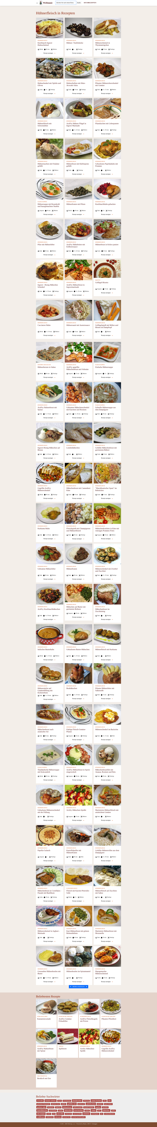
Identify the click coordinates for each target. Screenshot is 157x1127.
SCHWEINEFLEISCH (71, 888)
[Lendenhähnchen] (78, 432)
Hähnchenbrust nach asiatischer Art (45, 730)
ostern (93, 1110)
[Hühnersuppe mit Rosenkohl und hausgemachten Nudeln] (49, 189)
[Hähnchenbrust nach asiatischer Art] (49, 714)
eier (109, 1101)
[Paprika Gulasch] (49, 835)
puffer (113, 1110)
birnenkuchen (66, 1100)
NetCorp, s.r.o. (71, 1124)
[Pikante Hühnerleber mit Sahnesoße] (107, 673)
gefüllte (63, 1104)
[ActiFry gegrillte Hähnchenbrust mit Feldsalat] (78, 352)
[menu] (37, 3)
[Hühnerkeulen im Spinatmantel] (78, 956)
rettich (48, 1114)
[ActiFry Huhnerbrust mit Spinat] (49, 392)
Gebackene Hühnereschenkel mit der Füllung (49, 811)
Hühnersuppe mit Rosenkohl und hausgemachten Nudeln (49, 205)
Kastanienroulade (44, 1019)
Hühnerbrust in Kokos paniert (106, 244)
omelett (87, 1110)
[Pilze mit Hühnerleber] (49, 229)
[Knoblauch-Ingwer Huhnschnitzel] (49, 28)
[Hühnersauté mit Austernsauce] (78, 310)
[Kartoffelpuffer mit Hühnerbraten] (78, 835)
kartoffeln (105, 1107)
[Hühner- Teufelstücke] (78, 28)
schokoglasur (95, 1114)
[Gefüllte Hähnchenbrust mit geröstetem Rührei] (107, 432)
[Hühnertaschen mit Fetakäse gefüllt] (49, 149)
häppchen (58, 1107)
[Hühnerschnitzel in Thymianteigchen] (107, 28)
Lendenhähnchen (73, 448)
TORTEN (61, 1046)
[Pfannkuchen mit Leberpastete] (107, 108)
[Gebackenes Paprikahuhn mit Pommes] (107, 149)
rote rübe (60, 1114)
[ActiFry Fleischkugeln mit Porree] (89, 1006)
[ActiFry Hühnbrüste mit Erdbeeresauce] (78, 229)
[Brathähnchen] (78, 673)
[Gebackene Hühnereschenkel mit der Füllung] (49, 795)
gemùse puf (81, 1104)
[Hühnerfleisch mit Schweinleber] (49, 108)
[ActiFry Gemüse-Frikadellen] (67, 1006)
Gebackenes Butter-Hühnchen (77, 649)
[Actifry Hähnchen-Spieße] (78, 795)
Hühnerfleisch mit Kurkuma (106, 649)
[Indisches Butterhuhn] (49, 634)
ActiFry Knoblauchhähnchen (49, 609)
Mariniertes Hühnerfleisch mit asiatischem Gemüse (106, 811)
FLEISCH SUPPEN (42, 201)
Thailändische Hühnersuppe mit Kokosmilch (48, 771)
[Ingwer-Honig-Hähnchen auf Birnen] (49, 432)
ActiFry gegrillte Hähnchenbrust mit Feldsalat (77, 368)
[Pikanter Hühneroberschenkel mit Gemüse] (107, 68)
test (101, 1114)
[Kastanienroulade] (46, 1006)
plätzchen (106, 1110)
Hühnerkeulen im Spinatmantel (78, 971)
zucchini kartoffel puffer (78, 1117)
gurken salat (41, 1107)
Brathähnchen (71, 688)
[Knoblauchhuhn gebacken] (107, 189)
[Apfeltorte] (67, 1036)
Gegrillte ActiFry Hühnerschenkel (44, 489)
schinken (86, 1114)
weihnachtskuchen (109, 1114)
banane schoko (50, 1101)
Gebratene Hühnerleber (47, 569)
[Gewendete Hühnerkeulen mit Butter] (49, 956)
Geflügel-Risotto (101, 282)
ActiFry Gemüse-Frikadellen (65, 1020)
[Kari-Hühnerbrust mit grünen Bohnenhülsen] (78, 916)
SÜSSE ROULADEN (42, 1016)
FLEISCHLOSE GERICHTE (65, 1016)
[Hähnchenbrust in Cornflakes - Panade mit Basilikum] (49, 875)
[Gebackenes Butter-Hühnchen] (78, 634)
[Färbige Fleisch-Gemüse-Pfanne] (78, 714)
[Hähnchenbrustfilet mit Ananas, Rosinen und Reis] (107, 754)
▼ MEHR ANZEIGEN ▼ (78, 986)
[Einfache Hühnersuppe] (107, 352)
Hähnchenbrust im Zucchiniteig (102, 610)
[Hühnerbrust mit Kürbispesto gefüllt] (78, 149)
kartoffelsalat (53, 1110)
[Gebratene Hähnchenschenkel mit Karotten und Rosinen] (78, 392)
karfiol (98, 1107)
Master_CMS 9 (87, 1124)
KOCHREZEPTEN (90, 2)
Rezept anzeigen (48, 53)
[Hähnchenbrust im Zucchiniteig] (107, 594)
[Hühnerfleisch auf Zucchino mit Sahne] (107, 875)
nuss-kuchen (78, 1110)
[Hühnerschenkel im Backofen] (107, 714)
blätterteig (86, 1100)
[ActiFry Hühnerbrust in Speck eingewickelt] (78, 754)
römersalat (68, 1114)
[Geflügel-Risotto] (107, 268)
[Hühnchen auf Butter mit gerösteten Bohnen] (78, 593)
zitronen (58, 1117)
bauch (59, 1100)
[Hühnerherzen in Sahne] (49, 352)
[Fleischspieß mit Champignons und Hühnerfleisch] (78, 513)
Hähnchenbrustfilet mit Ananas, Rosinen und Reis (105, 771)
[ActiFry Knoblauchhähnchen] (49, 594)
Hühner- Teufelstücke (74, 43)
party (99, 1110)
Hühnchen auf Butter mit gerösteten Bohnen (76, 608)
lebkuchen (68, 1110)
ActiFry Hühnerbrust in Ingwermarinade (75, 286)
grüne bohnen (108, 1104)
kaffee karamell (78, 1107)
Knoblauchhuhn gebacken (105, 204)
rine (54, 1114)
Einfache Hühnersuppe (104, 367)
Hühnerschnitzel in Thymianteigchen (102, 44)
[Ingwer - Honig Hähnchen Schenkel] (49, 269)
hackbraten (50, 1107)
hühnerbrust (67, 1107)
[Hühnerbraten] (78, 554)
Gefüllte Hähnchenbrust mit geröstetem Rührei (106, 449)
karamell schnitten (88, 1107)
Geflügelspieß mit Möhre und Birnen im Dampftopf (106, 326)
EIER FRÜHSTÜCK (42, 1076)
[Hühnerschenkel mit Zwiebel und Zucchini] (107, 554)
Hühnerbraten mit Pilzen (75, 204)
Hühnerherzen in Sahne (47, 367)
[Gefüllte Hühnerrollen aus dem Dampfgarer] (107, 835)
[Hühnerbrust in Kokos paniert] (107, 229)
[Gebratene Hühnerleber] (49, 554)
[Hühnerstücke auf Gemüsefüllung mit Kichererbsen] (49, 673)
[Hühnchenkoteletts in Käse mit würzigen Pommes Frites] (107, 513)
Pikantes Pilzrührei (109, 1019)
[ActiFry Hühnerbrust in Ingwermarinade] (78, 269)
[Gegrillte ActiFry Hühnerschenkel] (49, 473)
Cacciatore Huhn (44, 325)
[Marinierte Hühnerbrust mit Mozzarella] (107, 916)
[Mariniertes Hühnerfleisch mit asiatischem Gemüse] (107, 795)
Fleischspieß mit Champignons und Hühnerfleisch (78, 529)
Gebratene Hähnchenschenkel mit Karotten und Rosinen (77, 408)
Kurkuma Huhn (44, 528)
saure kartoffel (77, 1114)
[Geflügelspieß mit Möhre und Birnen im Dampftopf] (107, 310)
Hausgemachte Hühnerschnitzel (101, 972)
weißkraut (40, 1117)
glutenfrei (99, 1104)
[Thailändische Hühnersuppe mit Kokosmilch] (49, 754)
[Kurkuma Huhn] (49, 513)
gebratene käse (55, 1104)
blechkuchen (77, 1101)
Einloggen (94, 1124)
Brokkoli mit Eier (44, 1078)
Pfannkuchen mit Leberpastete (107, 123)
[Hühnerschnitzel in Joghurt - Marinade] (49, 916)
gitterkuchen (90, 1104)
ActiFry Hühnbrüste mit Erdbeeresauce (75, 245)
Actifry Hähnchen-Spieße (76, 810)
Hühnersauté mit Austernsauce (78, 325)
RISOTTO (97, 280)
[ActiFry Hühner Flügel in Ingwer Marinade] (78, 108)
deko (104, 1100)
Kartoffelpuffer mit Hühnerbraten (73, 851)
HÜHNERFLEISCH (42, 40)
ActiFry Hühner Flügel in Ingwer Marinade (76, 124)
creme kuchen (96, 1101)
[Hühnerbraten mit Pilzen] (78, 189)
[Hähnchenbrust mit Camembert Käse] (78, 473)
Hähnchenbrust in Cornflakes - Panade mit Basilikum (49, 892)
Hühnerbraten (71, 569)
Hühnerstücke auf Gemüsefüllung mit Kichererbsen (45, 690)
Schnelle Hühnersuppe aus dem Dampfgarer (105, 408)
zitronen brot (66, 1117)
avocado (40, 1101)
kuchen (60, 1110)
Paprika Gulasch (44, 850)
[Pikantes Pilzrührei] (110, 1006)
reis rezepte (41, 1114)
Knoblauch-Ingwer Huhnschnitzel (45, 44)
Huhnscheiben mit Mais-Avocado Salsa (75, 84)
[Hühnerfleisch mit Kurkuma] (107, 634)
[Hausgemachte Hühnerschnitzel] (107, 956)
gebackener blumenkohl (43, 1104)
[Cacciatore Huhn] (49, 310)
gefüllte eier (72, 1104)
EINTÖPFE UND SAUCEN (44, 364)
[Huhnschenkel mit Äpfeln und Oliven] (49, 68)
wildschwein (49, 1117)
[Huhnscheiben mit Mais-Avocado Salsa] (78, 68)
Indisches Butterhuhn (46, 649)
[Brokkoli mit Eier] (46, 1066)
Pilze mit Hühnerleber (46, 244)
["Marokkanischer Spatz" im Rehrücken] (107, 473)
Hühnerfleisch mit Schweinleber (45, 124)
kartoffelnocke (42, 1110)
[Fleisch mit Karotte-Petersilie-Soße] (78, 875)
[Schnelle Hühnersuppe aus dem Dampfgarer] (107, 392)
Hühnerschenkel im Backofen (106, 729)
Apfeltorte (63, 1049)
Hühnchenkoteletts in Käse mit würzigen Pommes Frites (107, 529)
